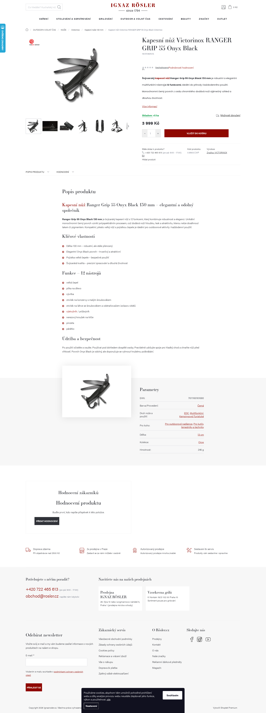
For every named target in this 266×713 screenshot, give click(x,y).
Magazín (156, 668)
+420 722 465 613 (163, 152)
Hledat (59, 7)
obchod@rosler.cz (52, 596)
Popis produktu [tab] (35, 171)
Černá (200, 405)
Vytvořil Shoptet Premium (225, 707)
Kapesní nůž (73, 204)
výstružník (71, 311)
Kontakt (156, 644)
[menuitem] (43, 18)
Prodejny (157, 639)
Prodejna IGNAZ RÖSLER (113, 594)
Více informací (149, 106)
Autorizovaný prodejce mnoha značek (158, 551)
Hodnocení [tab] (62, 171)
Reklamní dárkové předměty (167, 662)
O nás (155, 650)
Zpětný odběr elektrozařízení (114, 673)
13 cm (201, 434)
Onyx (201, 442)
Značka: (217, 152)
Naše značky (158, 656)
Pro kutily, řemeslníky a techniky (192, 425)
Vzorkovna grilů (160, 592)
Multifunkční (196, 413)
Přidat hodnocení (47, 521)
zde (108, 699)
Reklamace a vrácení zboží (113, 656)
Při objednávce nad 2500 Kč (46, 551)
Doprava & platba (108, 668)
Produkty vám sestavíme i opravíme (211, 551)
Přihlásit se (34, 687)
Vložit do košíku (196, 133)
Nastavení (91, 706)
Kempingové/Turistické (191, 416)
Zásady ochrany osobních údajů (115, 644)
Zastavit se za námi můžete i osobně (103, 551)
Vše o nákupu (106, 662)
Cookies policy (106, 650)
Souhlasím (172, 695)
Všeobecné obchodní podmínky (115, 639)
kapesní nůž (162, 78)
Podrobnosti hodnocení (181, 67)
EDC (186, 413)
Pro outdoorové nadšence (178, 424)
